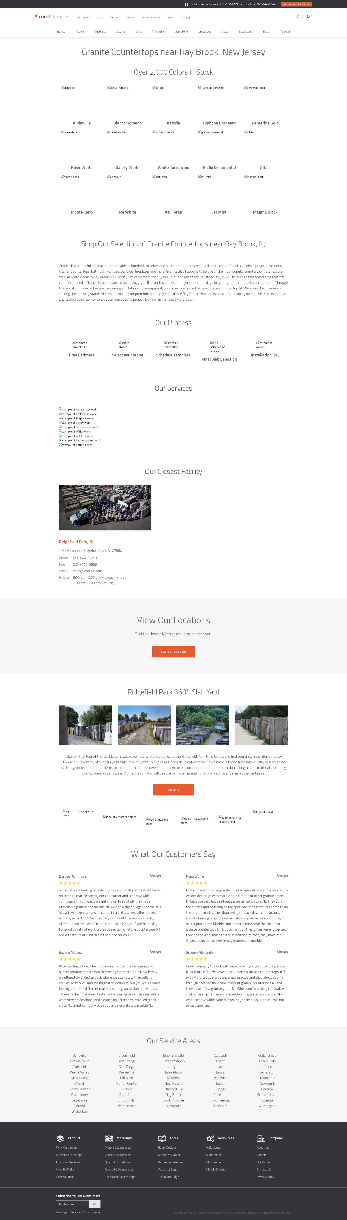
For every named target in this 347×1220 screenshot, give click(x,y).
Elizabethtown (173, 1061)
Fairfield (79, 1066)
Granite (60, 31)
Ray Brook (173, 1094)
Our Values (264, 1162)
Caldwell (220, 1055)
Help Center (214, 1147)
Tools (130, 17)
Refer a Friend (65, 1177)
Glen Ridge (127, 1066)
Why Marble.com (67, 1147)
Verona (79, 1106)
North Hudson (79, 1089)
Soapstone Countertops (120, 1177)
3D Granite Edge (168, 1177)
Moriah (79, 1083)
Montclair (267, 1078)
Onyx (139, 31)
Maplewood (80, 1078)
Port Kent (126, 1094)
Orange (220, 1089)
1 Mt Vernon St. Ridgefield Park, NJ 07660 (90, 550)
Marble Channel (216, 1169)
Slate (266, 31)
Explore (173, 790)
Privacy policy (265, 1177)
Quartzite (100, 31)
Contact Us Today (173, 652)
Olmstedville (173, 1089)
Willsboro (220, 1106)
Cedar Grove (267, 1055)
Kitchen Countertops (69, 1155)
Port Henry (79, 1094)
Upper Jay (267, 1100)
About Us (263, 1147)
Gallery (115, 17)
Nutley (126, 1089)
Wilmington (267, 1106)
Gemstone (181, 31)
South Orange (173, 1100)
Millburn (126, 1078)
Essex (220, 1061)
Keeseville (126, 1072)
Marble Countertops (118, 1147)
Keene (267, 1066)
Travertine (158, 31)
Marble (80, 31)
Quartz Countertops (117, 1162)
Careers (262, 1155)
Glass (225, 31)
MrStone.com (214, 1162)
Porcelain (285, 31)
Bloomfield (126, 1055)
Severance (79, 1100)
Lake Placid (173, 1072)
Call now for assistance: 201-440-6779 (214, 4)
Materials (84, 17)
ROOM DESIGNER (151, 17)
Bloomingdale (173, 1055)
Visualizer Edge (167, 1169)
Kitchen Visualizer (169, 1155)
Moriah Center (127, 1083)
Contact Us (264, 1169)
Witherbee (80, 1111)
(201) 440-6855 (85, 564)
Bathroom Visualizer (171, 1162)
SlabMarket (213, 1155)
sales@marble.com (87, 571)
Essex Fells (267, 1061)
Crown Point (79, 1061)
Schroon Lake (267, 1094)
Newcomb (267, 1083)
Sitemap (286, 1212)
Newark (220, 1083)
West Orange (126, 1106)
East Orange (126, 1061)
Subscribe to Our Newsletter (78, 1196)
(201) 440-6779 (85, 558)
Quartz (121, 31)
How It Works (65, 1169)
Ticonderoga (220, 1100)
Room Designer (167, 1147)
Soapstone (245, 31)
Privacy (275, 1212)
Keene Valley (79, 1072)
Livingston (267, 1072)
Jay (220, 1066)
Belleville (80, 1055)
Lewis (220, 1072)
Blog (100, 17)
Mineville (220, 1078)
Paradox (267, 1089)
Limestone (204, 31)
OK (95, 1204)
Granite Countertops (118, 1155)
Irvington (173, 1066)
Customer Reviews (68, 1162)
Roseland (220, 1094)
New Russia (173, 1083)
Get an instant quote (296, 4)
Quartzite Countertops (119, 1169)
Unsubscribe (92, 1212)
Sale (170, 17)
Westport (173, 1106)
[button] (308, 16)
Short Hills (127, 1100)
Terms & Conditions (258, 1212)
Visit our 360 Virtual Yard (261, 4)
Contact (185, 17)
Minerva (173, 1078)
